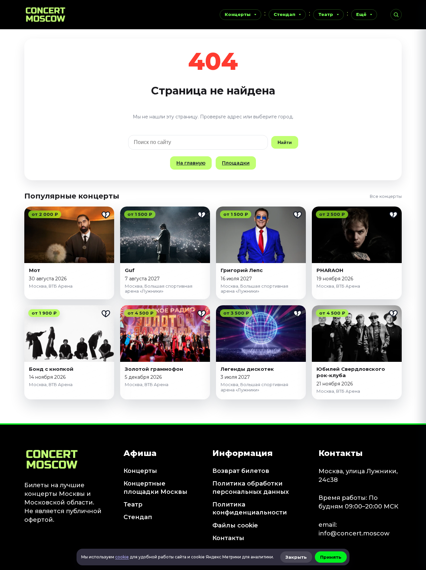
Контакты (228, 538)
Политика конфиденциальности (249, 508)
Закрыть (296, 557)
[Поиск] (396, 14)
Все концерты (386, 196)
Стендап (284, 14)
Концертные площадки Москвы (155, 487)
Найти (285, 142)
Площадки (236, 163)
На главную (190, 163)
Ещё (361, 14)
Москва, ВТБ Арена (51, 286)
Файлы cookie (235, 525)
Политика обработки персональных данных (250, 487)
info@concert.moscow (354, 533)
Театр (325, 14)
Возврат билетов (240, 471)
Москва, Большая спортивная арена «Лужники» (158, 288)
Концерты (238, 14)
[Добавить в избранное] (106, 215)
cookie (122, 556)
